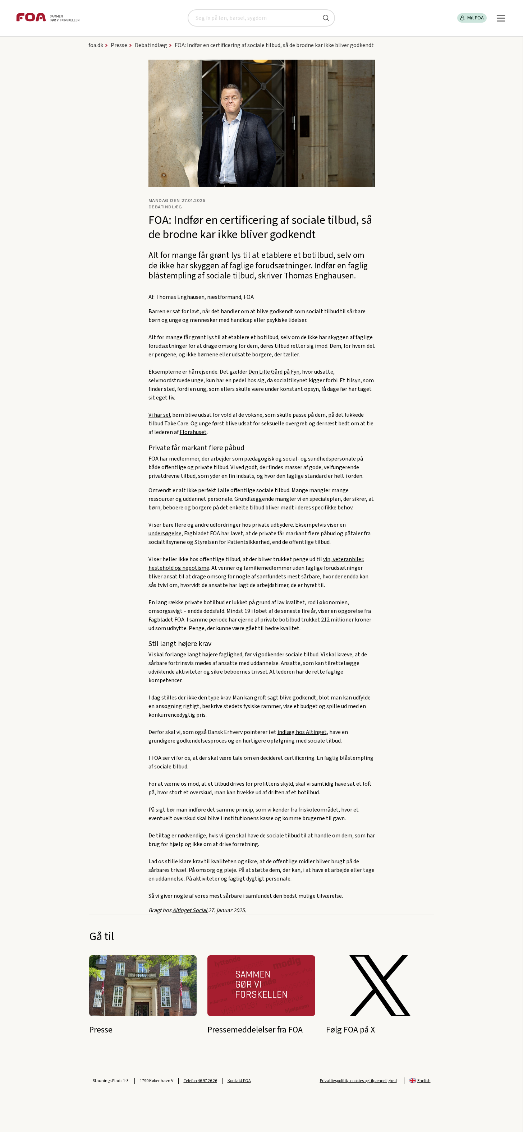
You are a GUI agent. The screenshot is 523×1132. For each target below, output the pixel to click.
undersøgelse (165, 533)
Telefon (200, 1081)
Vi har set (159, 415)
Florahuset (193, 432)
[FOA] (47, 18)
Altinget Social (190, 910)
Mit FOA (475, 18)
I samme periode (207, 620)
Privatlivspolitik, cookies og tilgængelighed (358, 1081)
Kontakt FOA (239, 1081)
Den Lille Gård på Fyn (273, 372)
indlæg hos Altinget (302, 732)
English (424, 1081)
